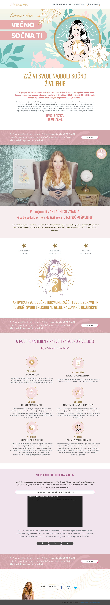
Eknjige (65, 4)
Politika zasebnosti (94, 602)
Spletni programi (74, 4)
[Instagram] (55, 543)
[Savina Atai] (19, 4)
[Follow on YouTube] (67, 543)
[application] (55, 511)
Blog (60, 4)
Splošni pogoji (84, 602)
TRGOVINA (55, 4)
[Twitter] (75, 588)
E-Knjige (83, 4)
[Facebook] (43, 543)
